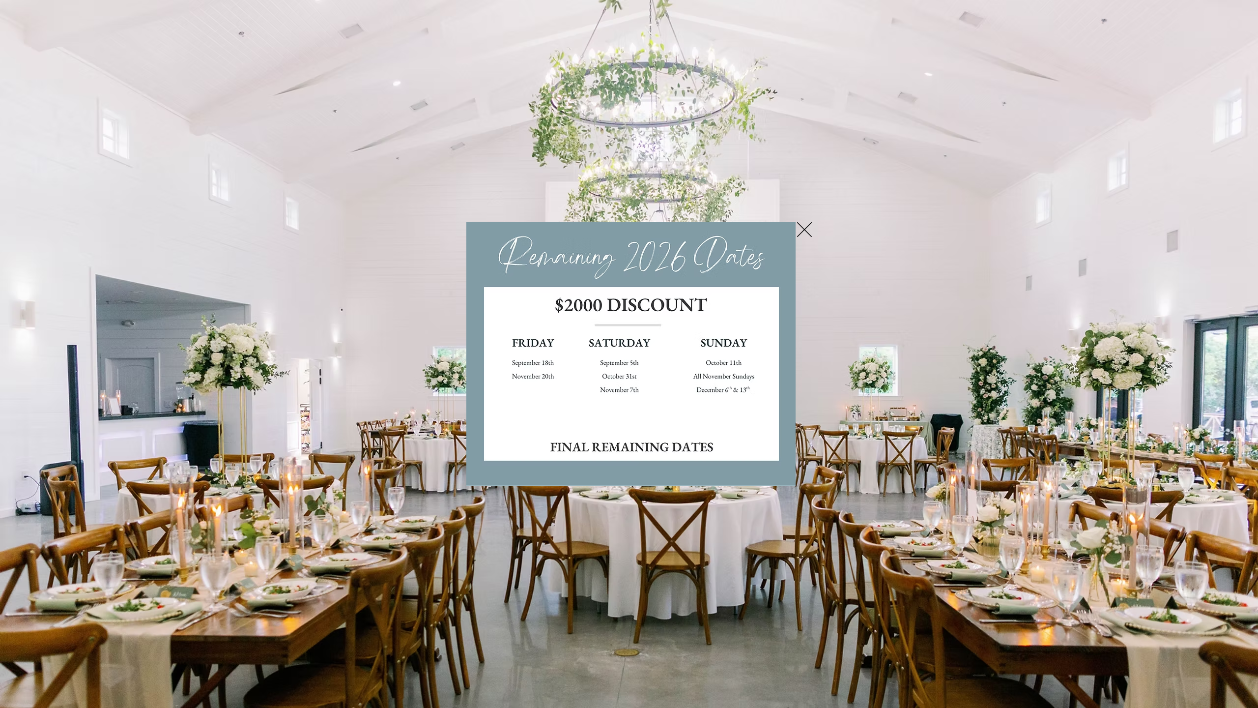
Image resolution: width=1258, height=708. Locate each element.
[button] (804, 229)
